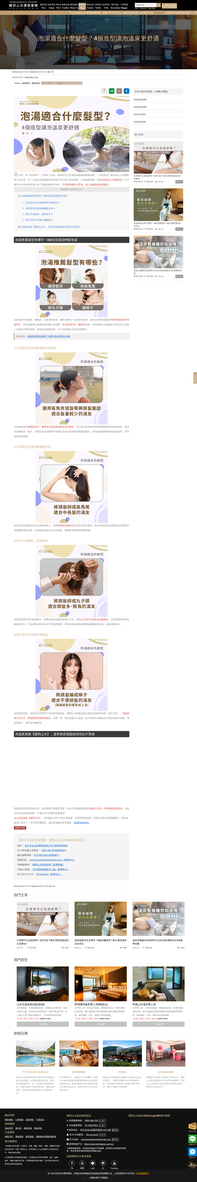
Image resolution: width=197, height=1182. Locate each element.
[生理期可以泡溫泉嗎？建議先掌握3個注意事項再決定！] (43, 919)
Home (17, 83)
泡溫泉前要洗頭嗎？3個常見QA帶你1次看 (48, 336)
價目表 (58, 6)
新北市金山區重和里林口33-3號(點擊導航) (46, 845)
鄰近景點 (115, 6)
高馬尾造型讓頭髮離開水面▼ (40, 208)
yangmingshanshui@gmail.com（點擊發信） (52, 860)
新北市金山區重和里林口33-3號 (95, 1130)
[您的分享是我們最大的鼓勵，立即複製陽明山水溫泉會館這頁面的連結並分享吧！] (119, 91)
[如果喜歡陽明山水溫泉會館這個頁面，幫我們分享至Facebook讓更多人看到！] (126, 91)
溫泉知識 (36, 83)
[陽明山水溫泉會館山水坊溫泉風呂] (43, 984)
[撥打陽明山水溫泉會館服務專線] (169, 6)
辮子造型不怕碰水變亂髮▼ (39, 220)
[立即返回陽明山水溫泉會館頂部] (192, 1164)
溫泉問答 (106, 6)
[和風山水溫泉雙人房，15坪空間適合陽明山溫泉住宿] (159, 984)
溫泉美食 (90, 6)
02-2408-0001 (91, 1125)
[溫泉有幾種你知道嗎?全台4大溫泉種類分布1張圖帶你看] (159, 919)
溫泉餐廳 (151, 8)
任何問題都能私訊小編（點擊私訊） (50, 869)
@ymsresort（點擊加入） (49, 874)
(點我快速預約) (81, 822)
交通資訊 (98, 6)
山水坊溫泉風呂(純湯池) (30, 1004)
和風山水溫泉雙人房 (144, 1004)
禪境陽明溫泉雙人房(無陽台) (91, 1004)
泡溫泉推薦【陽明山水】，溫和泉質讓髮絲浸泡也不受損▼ (51, 227)
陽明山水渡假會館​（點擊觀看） (48, 864)
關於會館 (74, 6)
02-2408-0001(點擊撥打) (46, 855)
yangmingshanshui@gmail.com (96, 1139)
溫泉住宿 (143, 8)
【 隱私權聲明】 (142, 1173)
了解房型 (43, 1024)
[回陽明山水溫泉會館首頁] (23, 5)
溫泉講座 (82, 6)
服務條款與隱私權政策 (46, 1136)
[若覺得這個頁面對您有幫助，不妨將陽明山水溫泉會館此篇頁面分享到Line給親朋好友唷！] (112, 91)
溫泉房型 (51, 6)
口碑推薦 (124, 6)
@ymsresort (92, 1134)
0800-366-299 (91, 1120)
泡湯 (136, 8)
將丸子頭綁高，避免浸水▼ (39, 214)
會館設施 (65, 6)
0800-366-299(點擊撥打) (53, 850)
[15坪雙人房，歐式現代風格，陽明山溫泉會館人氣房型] (101, 984)
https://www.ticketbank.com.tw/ (99, 1144)
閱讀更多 (179, 182)
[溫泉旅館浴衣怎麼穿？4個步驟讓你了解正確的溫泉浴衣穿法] (101, 919)
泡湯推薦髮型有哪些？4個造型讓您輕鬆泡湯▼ (44, 196)
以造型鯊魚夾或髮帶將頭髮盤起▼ (42, 202)
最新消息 (43, 6)
